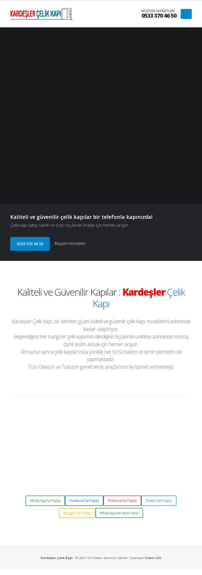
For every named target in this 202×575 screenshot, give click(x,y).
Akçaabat (90, 458)
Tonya (87, 466)
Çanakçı (121, 442)
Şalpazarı (175, 458)
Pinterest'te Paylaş (122, 500)
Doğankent (150, 442)
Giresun (88, 442)
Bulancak (104, 442)
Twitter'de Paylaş (159, 500)
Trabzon (171, 450)
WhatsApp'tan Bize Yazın (119, 513)
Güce (99, 450)
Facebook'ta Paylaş (84, 500)
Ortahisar (158, 458)
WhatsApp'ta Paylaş (45, 500)
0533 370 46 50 (30, 243)
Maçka (142, 458)
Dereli (134, 442)
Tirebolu (138, 450)
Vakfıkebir (102, 466)
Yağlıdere (154, 450)
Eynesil (180, 442)
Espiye (167, 442)
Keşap (111, 450)
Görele (88, 450)
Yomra (118, 466)
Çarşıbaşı (127, 458)
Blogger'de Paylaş (77, 513)
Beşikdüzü (109, 458)
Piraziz (124, 450)
